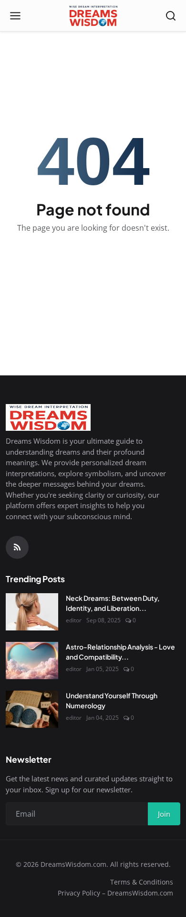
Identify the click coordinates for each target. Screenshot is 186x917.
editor (74, 620)
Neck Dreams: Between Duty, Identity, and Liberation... (113, 603)
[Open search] (170, 15)
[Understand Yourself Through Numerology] (32, 709)
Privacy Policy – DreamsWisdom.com (115, 892)
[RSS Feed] (17, 547)
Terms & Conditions (141, 881)
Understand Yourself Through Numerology (111, 700)
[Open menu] (15, 15)
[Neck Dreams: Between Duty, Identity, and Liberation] (32, 611)
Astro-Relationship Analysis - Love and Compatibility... (120, 651)
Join (164, 814)
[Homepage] (93, 15)
